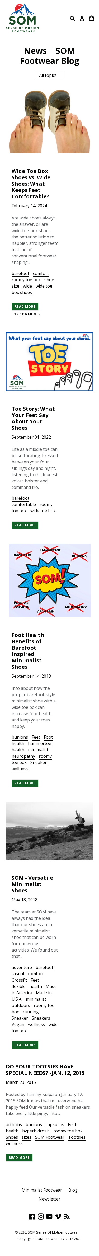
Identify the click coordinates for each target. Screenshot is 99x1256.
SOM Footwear (49, 1137)
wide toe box (42, 511)
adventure (22, 967)
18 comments (27, 314)
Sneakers (41, 1018)
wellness (20, 769)
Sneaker (38, 762)
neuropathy (23, 756)
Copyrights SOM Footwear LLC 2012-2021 (49, 1238)
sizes (26, 1137)
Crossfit (19, 980)
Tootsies (77, 1137)
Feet (36, 737)
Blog (73, 1190)
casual (18, 974)
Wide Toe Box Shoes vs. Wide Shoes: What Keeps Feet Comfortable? (31, 183)
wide (27, 286)
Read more (25, 306)
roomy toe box (26, 280)
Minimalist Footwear (42, 1190)
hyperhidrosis (36, 1131)
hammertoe (39, 743)
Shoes (12, 1137)
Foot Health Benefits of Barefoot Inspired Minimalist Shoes (28, 650)
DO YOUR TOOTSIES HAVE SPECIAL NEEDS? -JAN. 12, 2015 (45, 1069)
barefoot (20, 273)
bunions (20, 737)
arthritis (14, 1124)
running (31, 1012)
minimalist (38, 750)
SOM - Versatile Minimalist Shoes (32, 884)
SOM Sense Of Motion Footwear (53, 1232)
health (18, 750)
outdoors (21, 1005)
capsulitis (55, 1124)
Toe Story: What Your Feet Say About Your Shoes (33, 418)
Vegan (18, 1024)
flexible (19, 986)
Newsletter (49, 1199)
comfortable (24, 504)
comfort (41, 273)
